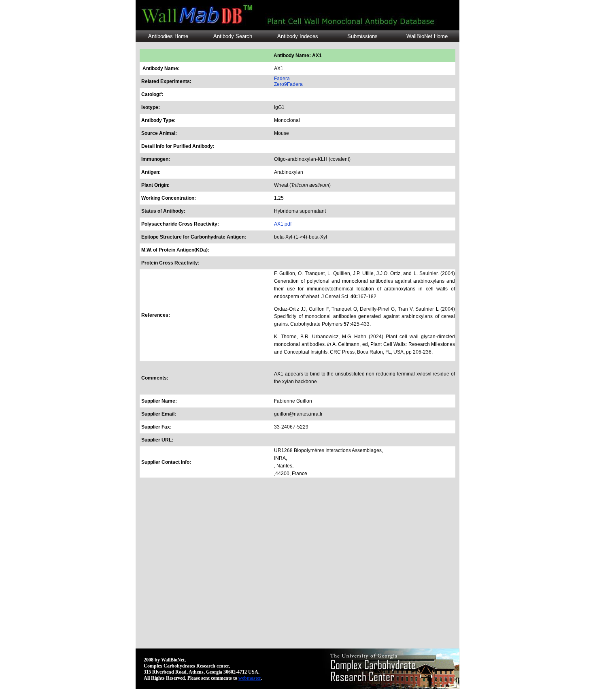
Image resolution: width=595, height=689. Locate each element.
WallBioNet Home (427, 36)
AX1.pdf (282, 224)
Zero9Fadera (288, 84)
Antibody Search (232, 36)
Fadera (282, 78)
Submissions (362, 36)
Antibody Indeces (297, 36)
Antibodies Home (168, 36)
